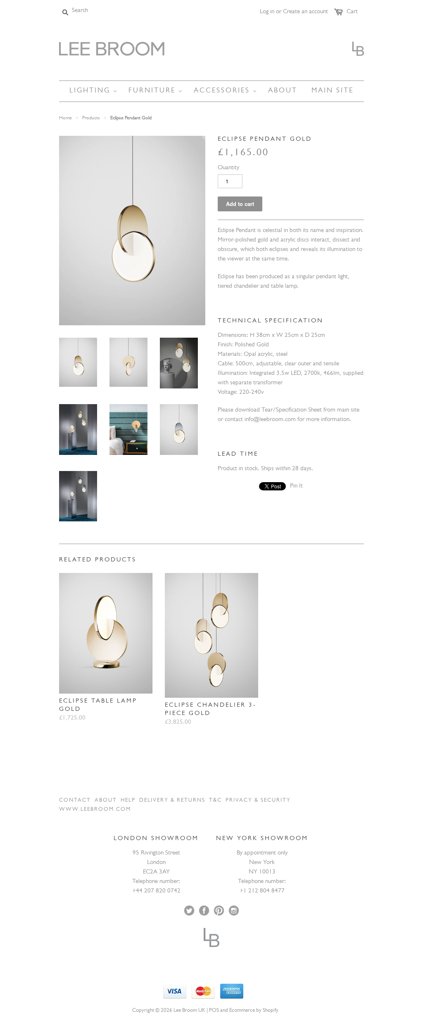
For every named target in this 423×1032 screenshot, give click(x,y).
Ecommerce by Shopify (253, 1010)
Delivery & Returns (172, 800)
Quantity (228, 168)
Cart (352, 12)
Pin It (296, 486)
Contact (75, 800)
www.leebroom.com (95, 809)
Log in (267, 12)
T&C (215, 800)
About (106, 800)
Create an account (305, 12)
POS (214, 1010)
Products (91, 118)
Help (128, 800)
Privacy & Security (258, 800)
